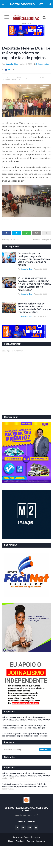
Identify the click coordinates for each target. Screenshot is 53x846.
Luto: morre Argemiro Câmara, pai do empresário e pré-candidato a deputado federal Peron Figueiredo (25, 734)
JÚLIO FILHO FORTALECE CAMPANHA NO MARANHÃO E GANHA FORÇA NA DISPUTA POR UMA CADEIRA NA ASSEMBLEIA (34, 284)
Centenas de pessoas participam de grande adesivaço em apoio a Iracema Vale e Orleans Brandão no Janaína (34, 259)
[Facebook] (6, 70)
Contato (30, 841)
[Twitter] (9, 70)
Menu (3, 4)
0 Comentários (42, 64)
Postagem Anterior (11, 240)
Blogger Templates (32, 837)
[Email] (13, 70)
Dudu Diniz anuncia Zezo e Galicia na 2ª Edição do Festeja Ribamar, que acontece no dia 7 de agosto (24, 726)
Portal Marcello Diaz (26, 4)
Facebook (20, 841)
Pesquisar (50, 4)
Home (10, 841)
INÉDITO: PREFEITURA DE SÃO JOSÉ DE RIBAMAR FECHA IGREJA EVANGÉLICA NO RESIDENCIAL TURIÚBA (26, 718)
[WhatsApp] (26, 233)
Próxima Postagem (41, 240)
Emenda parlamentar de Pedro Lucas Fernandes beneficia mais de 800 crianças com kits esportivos (34, 307)
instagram (40, 841)
